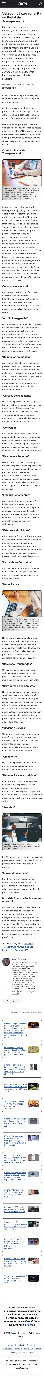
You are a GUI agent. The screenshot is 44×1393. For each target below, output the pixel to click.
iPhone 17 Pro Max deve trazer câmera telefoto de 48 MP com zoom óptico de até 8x (15, 1262)
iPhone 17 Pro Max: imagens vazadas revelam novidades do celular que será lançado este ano (15, 1158)
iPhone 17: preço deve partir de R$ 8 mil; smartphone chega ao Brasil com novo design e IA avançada (15, 1140)
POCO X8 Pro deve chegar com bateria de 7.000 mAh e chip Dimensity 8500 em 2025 (15, 1087)
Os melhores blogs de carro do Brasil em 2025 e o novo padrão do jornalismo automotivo (15, 1051)
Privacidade (32, 1012)
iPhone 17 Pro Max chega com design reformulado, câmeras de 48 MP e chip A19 (15, 1122)
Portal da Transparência (11, 1001)
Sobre (16, 1012)
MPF (26, 950)
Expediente (20, 1345)
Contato (21, 991)
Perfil (14, 991)
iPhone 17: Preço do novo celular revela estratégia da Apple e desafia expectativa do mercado (15, 1176)
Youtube (29, 1352)
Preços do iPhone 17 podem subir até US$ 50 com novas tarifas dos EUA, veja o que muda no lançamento (15, 1244)
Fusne (13, 1333)
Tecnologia (29, 84)
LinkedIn (15, 994)
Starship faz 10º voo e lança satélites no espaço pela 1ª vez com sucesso (15, 1209)
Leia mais (30, 1324)
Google (38, 1349)
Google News (18, 1352)
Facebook (28, 1349)
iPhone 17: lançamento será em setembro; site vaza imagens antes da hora (14, 1193)
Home (11, 1012)
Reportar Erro (23, 1012)
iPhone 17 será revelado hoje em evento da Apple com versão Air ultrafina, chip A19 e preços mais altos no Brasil (15, 1069)
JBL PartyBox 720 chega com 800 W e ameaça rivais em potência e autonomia (14, 1105)
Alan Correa (17, 84)
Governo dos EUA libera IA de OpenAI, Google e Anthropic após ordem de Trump (15, 1279)
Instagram (31, 991)
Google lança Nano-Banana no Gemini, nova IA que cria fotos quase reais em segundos (15, 1225)
